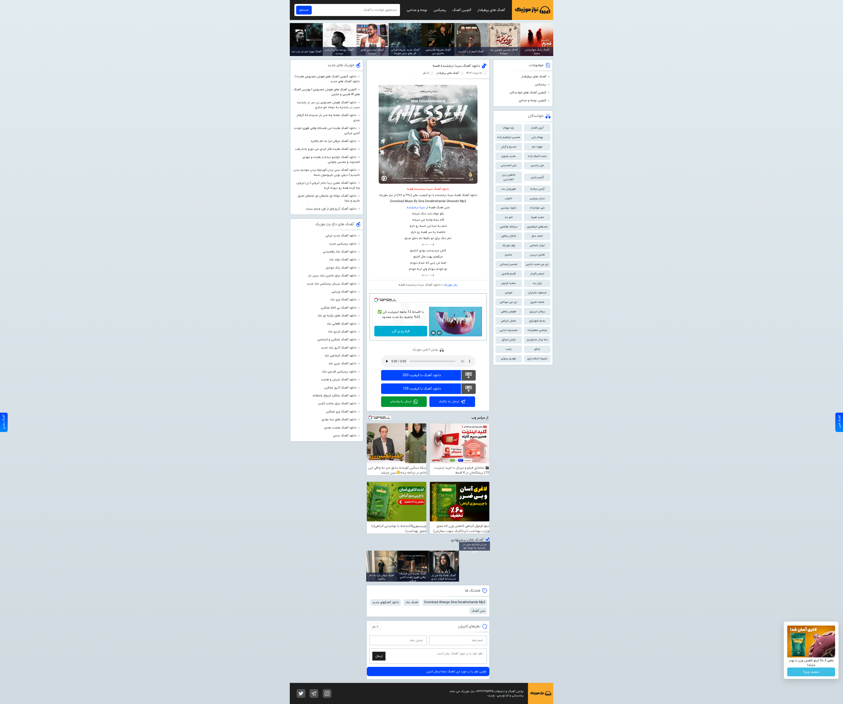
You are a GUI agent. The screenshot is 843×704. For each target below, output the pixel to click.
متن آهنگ (478, 611)
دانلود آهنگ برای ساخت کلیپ (337, 403)
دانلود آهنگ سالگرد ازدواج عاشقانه (335, 396)
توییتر (301, 693)
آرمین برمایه (537, 189)
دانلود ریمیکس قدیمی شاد (339, 372)
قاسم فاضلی (508, 274)
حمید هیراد (537, 217)
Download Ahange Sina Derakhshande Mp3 (454, 602)
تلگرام (314, 693)
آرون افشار (537, 128)
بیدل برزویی (537, 198)
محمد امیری (537, 302)
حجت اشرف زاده (537, 156)
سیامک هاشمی (508, 227)
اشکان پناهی (508, 236)
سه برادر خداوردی (537, 339)
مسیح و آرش (508, 147)
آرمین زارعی (537, 177)
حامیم (508, 255)
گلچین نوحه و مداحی (532, 100)
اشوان (508, 198)
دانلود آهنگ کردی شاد (342, 332)
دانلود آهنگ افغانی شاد (342, 324)
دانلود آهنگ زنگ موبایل (341, 268)
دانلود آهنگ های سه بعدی (339, 419)
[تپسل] (376, 300)
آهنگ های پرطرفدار (491, 10)
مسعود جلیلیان (537, 292)
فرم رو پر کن (401, 331)
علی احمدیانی (509, 165)
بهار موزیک (508, 245)
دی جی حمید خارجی (537, 264)
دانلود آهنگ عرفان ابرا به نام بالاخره (334, 141)
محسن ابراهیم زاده (508, 137)
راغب (509, 349)
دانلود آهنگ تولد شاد (343, 260)
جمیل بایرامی (508, 321)
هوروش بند (508, 189)
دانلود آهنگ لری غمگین (341, 412)
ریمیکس (440, 10)
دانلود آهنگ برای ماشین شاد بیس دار (332, 276)
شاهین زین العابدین (508, 177)
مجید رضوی (508, 156)
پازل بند (537, 283)
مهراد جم (537, 147)
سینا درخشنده (416, 207)
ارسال (378, 656)
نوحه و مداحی (417, 10)
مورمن (508, 292)
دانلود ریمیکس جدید (343, 244)
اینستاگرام (327, 693)
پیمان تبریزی (537, 311)
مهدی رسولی (508, 358)
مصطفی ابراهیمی (537, 227)
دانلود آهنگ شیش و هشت (339, 379)
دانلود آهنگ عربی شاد (342, 363)
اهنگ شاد (411, 602)
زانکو (537, 349)
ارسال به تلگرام (449, 401)
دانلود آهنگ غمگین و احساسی (337, 339)
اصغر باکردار (537, 274)
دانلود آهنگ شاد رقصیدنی (340, 252)
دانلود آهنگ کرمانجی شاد (340, 356)
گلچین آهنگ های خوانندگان (528, 93)
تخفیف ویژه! (811, 672)
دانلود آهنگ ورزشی (344, 292)
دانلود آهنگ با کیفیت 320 (422, 375)
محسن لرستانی (508, 264)
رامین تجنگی (509, 339)
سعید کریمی (508, 283)
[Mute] (439, 333)
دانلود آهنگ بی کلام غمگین (339, 308)
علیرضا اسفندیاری (537, 358)
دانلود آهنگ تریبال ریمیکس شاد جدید (332, 284)
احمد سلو (537, 236)
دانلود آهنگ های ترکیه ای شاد (337, 316)
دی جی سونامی (508, 302)
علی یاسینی (537, 165)
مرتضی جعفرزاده (537, 330)
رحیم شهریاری (537, 321)
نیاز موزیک (532, 10)
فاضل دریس (537, 255)
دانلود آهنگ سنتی (345, 436)
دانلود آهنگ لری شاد (343, 300)
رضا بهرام (508, 128)
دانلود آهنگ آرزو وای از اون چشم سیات (331, 209)
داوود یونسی (509, 208)
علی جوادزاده (537, 208)
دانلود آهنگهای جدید (385, 602)
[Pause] (433, 333)
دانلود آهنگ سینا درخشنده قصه (456, 66)
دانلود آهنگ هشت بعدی (340, 428)
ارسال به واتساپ (400, 401)
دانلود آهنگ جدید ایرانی (341, 236)
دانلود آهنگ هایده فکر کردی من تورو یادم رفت (326, 149)
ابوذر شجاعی (537, 245)
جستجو (304, 10)
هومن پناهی (508, 311)
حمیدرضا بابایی (509, 330)
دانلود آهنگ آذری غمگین (340, 388)
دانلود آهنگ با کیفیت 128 (422, 388)
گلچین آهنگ (461, 10)
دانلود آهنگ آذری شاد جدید (339, 348)
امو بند (508, 217)
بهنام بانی (537, 137)
